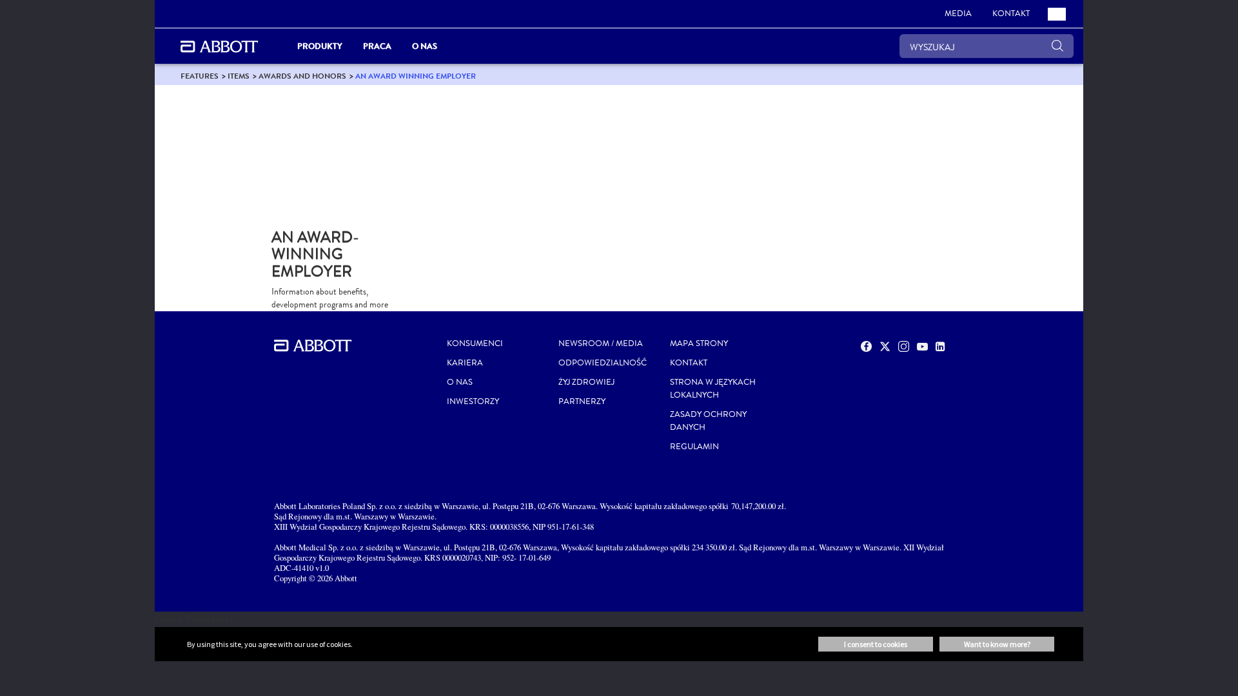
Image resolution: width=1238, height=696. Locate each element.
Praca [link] (377, 46)
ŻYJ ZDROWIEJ (586, 382)
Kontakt (688, 363)
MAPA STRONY (699, 343)
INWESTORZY (473, 401)
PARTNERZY (581, 401)
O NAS (460, 382)
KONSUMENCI (475, 343)
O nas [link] (424, 46)
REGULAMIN (694, 446)
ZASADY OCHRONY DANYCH (708, 421)
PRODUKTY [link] (319, 46)
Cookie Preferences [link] (194, 619)
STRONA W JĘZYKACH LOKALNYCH (713, 388)
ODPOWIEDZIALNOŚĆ (602, 363)
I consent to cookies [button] (875, 644)
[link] (200, 75)
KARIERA (465, 363)
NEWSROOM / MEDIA (600, 343)
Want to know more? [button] (997, 644)
